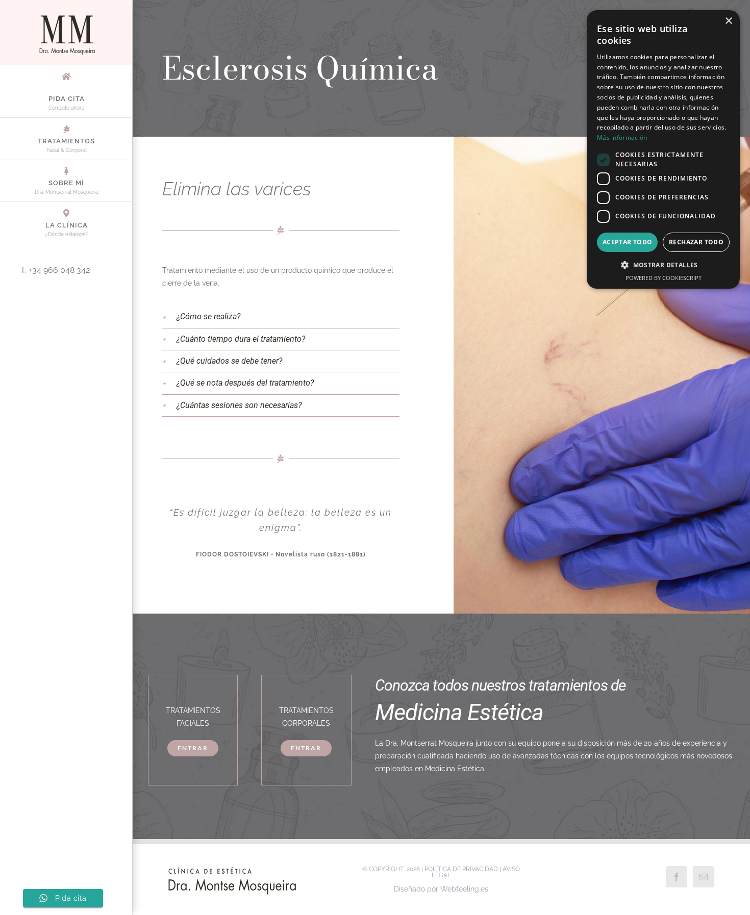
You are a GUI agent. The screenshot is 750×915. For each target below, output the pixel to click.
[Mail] (703, 876)
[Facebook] (676, 876)
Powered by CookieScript (664, 278)
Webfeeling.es (464, 889)
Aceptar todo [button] (628, 242)
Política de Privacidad (461, 869)
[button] (280, 316)
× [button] (728, 21)
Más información (622, 137)
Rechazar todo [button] (696, 242)
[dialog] (663, 149)
